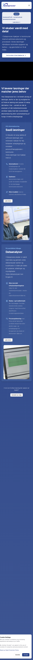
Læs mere (16, 22)
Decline (17, 654)
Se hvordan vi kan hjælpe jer (16, 55)
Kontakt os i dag (16, 395)
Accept (26, 654)
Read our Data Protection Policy (9, 650)
